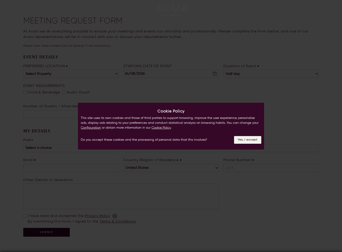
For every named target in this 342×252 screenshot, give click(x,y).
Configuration (91, 127)
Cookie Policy (161, 127)
